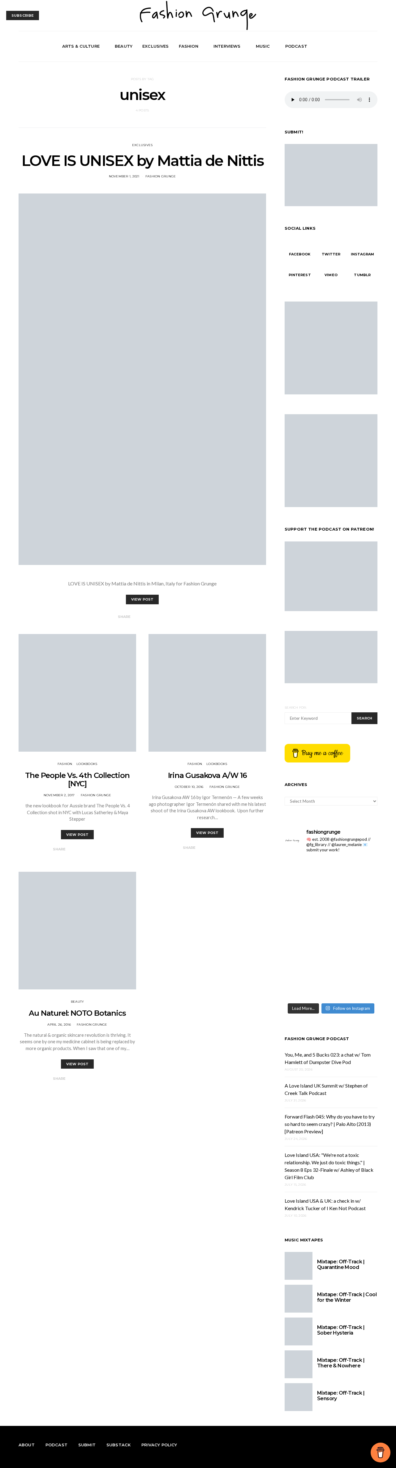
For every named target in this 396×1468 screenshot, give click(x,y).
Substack (118, 1444)
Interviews (227, 46)
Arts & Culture (81, 46)
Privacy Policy (159, 1444)
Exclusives (155, 46)
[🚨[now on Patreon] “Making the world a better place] (307, 985)
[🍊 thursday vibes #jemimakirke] (355, 900)
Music (263, 46)
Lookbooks (86, 764)
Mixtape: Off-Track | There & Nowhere (340, 1363)
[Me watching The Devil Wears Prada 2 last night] (307, 928)
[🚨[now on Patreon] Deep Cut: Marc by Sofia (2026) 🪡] (355, 957)
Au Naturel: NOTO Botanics (77, 1013)
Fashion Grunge (160, 176)
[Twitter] (359, 46)
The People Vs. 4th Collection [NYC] (77, 779)
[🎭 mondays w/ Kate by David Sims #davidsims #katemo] (307, 872)
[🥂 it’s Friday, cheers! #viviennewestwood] (355, 872)
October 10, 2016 (189, 787)
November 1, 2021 (124, 176)
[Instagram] (366, 46)
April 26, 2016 (59, 1025)
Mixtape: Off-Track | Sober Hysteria (340, 1330)
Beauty (123, 46)
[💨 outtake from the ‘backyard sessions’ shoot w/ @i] (355, 928)
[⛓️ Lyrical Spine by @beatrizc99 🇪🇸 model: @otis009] (355, 985)
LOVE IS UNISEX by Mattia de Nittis (142, 161)
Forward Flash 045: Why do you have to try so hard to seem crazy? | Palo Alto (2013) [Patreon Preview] (330, 1124)
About (27, 1444)
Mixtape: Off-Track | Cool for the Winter (347, 1297)
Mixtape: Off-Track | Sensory (340, 1395)
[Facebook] (352, 46)
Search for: (296, 708)
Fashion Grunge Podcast (317, 1038)
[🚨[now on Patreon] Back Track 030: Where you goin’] (307, 957)
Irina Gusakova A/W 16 (207, 775)
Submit (87, 1444)
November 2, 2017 (59, 795)
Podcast (296, 46)
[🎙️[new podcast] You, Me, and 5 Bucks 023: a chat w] (307, 900)
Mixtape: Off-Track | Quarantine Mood (340, 1264)
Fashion (188, 46)
